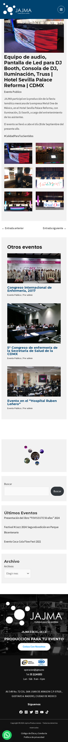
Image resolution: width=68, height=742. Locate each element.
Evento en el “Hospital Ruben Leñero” (32, 402)
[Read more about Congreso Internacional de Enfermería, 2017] (34, 268)
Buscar (8, 484)
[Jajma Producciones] (17, 9)
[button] (7, 735)
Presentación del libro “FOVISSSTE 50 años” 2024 (31, 518)
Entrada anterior (13, 228)
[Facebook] (21, 712)
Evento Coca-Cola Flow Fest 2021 (22, 541)
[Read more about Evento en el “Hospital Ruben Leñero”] (34, 381)
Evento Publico (13, 92)
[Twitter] (31, 712)
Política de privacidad (34, 737)
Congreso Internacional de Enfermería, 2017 (29, 289)
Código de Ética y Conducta (34, 733)
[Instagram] (26, 712)
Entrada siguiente (54, 228)
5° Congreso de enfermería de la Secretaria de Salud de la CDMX (32, 351)
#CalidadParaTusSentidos (18, 136)
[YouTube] (41, 712)
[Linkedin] (36, 712)
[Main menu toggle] (61, 9)
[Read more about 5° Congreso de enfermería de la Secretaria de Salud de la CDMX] (34, 323)
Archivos (9, 566)
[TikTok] (47, 712)
